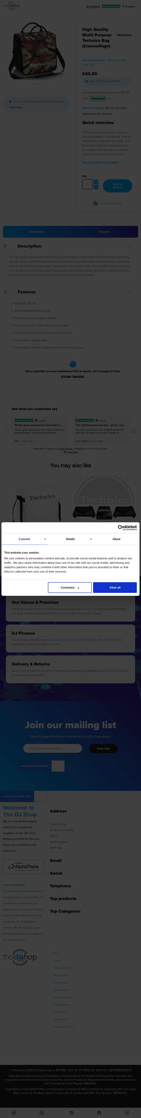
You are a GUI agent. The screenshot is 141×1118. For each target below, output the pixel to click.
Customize (68, 587)
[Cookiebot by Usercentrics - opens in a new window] (121, 527)
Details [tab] (70, 538)
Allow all (114, 587)
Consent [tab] (24, 538)
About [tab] (117, 538)
